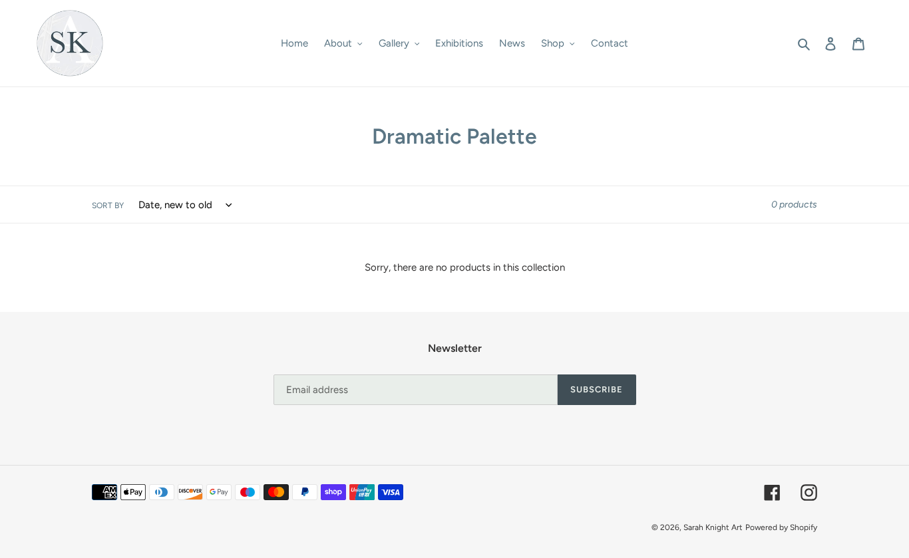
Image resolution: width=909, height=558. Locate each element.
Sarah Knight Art (713, 527)
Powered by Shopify (781, 527)
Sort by (108, 205)
